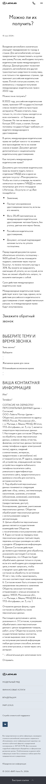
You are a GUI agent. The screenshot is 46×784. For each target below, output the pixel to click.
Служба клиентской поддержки (16, 715)
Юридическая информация (14, 764)
